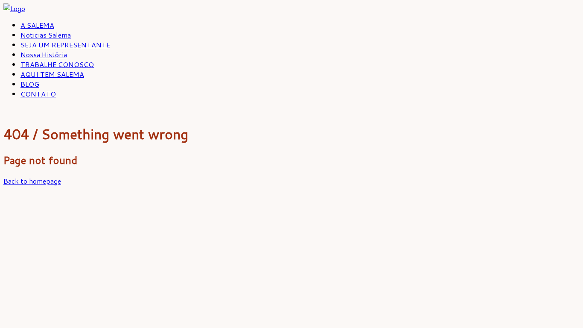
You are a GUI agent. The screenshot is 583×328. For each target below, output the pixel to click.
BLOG (29, 84)
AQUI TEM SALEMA (52, 74)
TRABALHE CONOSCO (57, 64)
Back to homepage (32, 181)
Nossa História (43, 54)
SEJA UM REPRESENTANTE (65, 45)
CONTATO (38, 94)
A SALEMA (37, 25)
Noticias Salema (45, 35)
